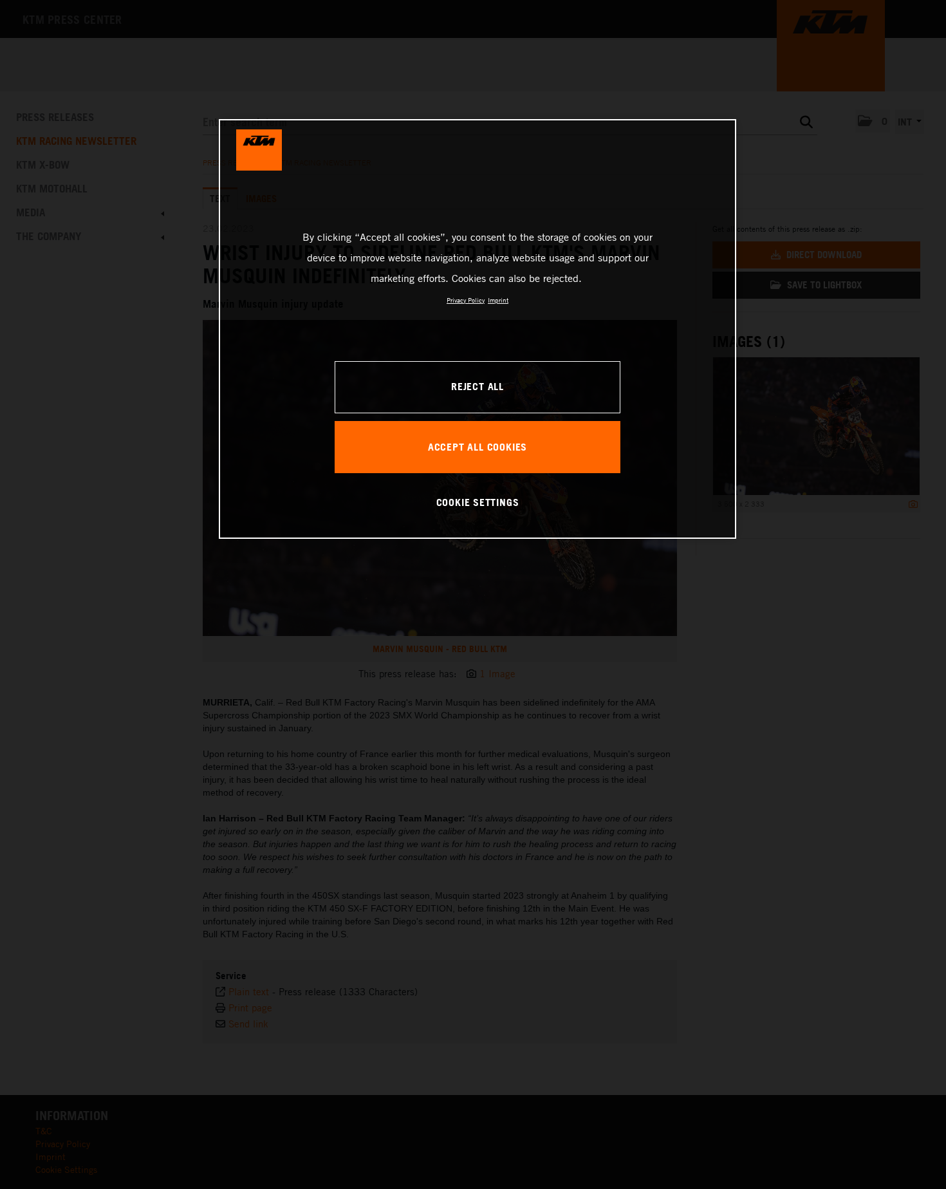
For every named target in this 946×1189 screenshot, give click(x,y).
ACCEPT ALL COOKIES (477, 446)
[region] (477, 329)
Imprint (498, 299)
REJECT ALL (477, 386)
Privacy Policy (466, 299)
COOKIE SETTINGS (477, 502)
